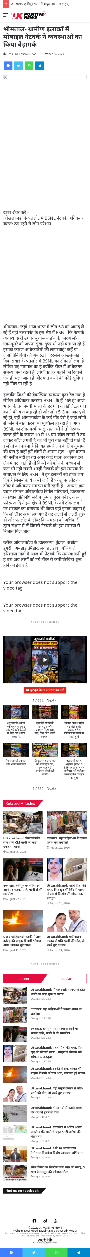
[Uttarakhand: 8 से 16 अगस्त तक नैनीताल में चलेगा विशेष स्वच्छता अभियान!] (15, 1154)
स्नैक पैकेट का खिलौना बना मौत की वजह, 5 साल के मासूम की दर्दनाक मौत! (58, 1169)
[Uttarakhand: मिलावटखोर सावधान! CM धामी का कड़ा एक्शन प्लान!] (23, 822)
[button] (51, 700)
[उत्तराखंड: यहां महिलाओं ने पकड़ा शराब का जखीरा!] (67, 822)
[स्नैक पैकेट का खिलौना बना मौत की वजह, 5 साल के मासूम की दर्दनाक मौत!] (15, 1173)
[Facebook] (8, 65)
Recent (24, 978)
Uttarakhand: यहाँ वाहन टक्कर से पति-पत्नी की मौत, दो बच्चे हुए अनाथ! (66, 941)
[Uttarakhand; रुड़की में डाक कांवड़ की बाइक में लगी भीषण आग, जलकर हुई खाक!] (23, 921)
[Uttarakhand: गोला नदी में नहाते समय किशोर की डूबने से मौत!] (15, 1113)
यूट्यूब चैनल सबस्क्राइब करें (47, 690)
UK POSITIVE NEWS (50, 1227)
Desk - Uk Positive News (21, 54)
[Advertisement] (45, 163)
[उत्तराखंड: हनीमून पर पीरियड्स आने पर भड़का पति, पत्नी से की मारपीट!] (23, 869)
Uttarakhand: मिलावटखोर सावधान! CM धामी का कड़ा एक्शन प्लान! (21, 842)
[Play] (45, 660)
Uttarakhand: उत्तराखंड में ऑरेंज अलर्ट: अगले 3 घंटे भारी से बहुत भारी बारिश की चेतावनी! (57, 1131)
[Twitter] (18, 65)
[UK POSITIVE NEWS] (28, 15)
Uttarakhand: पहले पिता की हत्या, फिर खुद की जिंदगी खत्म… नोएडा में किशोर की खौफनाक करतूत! (66, 891)
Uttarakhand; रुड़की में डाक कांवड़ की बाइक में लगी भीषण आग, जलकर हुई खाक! (22, 941)
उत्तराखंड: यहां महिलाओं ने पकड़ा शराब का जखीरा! (67, 840)
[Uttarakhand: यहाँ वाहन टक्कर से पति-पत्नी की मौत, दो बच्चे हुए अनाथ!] (67, 921)
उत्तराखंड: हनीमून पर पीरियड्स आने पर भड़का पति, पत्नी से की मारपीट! (22, 889)
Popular (65, 978)
